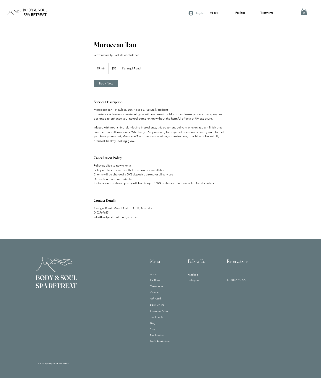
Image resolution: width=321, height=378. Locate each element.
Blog (152, 323)
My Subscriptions (160, 341)
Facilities (155, 280)
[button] (304, 11)
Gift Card (155, 298)
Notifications (157, 335)
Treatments (156, 286)
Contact (154, 292)
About (154, 274)
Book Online (157, 304)
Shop (153, 329)
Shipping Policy (159, 310)
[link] (106, 83)
